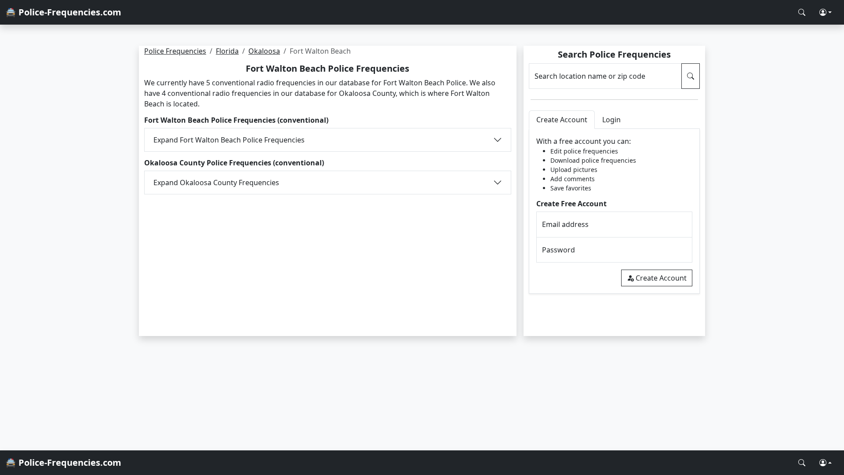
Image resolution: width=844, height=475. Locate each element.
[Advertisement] (327, 259)
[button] (825, 12)
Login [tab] (611, 119)
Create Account (661, 278)
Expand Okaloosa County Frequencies (216, 182)
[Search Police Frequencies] (801, 12)
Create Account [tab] (561, 119)
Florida (227, 51)
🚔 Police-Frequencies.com (63, 12)
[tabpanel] (614, 211)
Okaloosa (264, 51)
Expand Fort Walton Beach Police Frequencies (229, 140)
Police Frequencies (175, 51)
